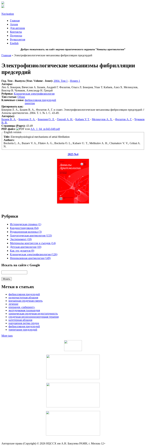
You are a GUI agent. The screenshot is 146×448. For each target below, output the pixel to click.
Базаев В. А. (8, 119)
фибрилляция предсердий (24, 326)
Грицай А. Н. (65, 119)
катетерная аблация (20, 319)
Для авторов (17, 28)
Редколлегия (17, 39)
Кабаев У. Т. (82, 119)
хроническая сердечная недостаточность (33, 313)
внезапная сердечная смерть (26, 300)
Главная (15, 20)
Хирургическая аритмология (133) (31, 235)
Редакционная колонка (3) (26, 231)
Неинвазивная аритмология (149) (30, 258)
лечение (13, 303)
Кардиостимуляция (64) (24, 228)
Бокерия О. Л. (46, 119)
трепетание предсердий (23, 329)
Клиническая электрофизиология (34, 93)
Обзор (21, 96)
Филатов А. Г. (123, 119)
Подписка (16, 35)
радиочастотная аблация (23, 297)
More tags (7, 335)
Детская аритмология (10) (25, 246)
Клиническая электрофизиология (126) (33, 254)
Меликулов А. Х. (102, 119)
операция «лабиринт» (22, 307)
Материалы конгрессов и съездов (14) (33, 243)
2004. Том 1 (61, 80)
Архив (14, 24)
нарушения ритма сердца (24, 323)
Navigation (7, 13)
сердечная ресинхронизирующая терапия (34, 316)
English (14, 43)
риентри (30, 103)
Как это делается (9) (22, 250)
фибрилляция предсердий (40, 100)
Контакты (16, 31)
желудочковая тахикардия (24, 310)
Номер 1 (75, 80)
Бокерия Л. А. (27, 119)
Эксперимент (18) (21, 239)
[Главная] (2, 3)
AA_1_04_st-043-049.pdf (45, 128)
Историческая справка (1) (25, 224)
